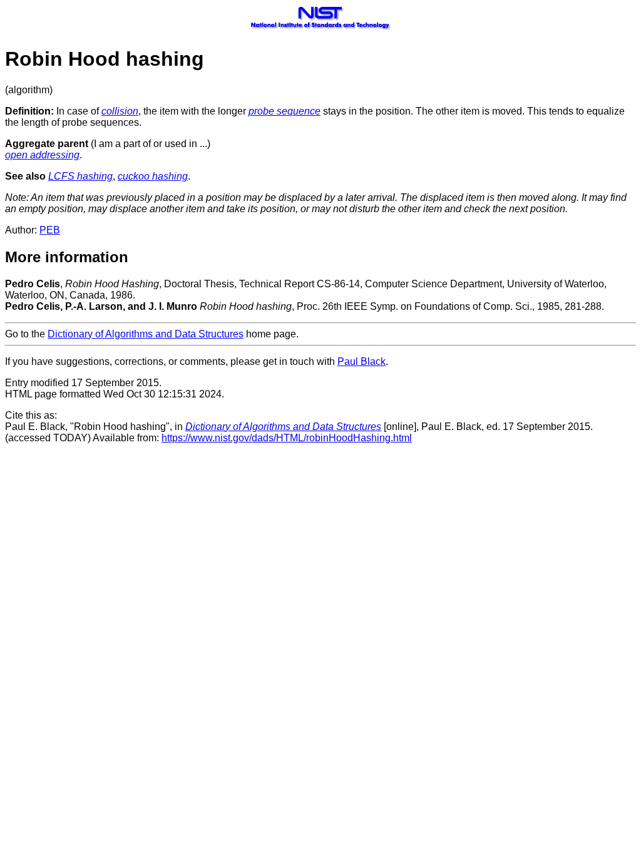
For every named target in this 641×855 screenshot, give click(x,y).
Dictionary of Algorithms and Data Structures (146, 334)
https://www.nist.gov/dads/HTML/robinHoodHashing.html (287, 438)
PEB (49, 230)
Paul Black (361, 361)
